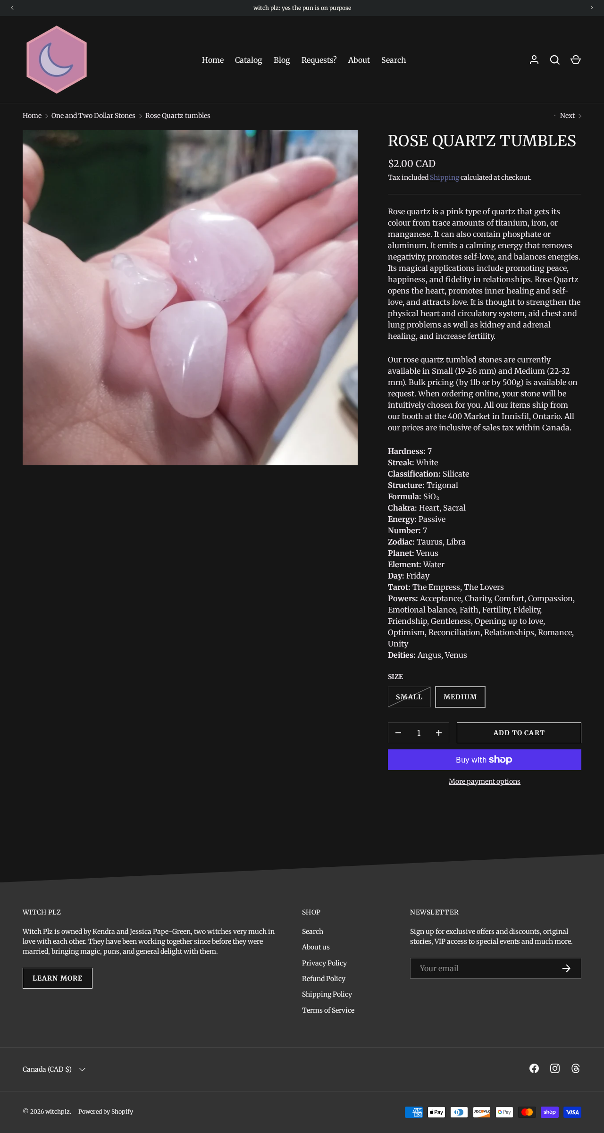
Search (393, 60)
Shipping (444, 177)
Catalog (248, 60)
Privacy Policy (324, 963)
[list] (190, 297)
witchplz (57, 1111)
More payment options (484, 781)
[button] (575, 60)
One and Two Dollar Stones (93, 115)
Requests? (319, 60)
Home (213, 60)
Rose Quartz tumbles (177, 115)
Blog (282, 60)
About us (316, 947)
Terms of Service (328, 1010)
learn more (58, 978)
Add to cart (519, 733)
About (359, 60)
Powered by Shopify (105, 1111)
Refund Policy (323, 978)
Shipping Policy (327, 994)
